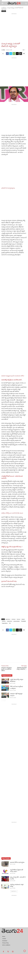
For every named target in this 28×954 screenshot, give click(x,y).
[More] (23, 53)
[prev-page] (2, 700)
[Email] (17, 53)
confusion (13, 619)
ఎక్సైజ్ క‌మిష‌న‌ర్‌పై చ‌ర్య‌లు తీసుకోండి (16, 680)
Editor (4, 49)
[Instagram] (13, 952)
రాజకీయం (3, 7)
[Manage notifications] (24, 951)
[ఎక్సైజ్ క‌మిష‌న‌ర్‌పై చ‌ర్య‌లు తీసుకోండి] (5, 681)
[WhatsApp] (14, 53)
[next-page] (5, 700)
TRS (10, 623)
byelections (8, 619)
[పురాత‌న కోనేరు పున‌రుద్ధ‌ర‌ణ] (5, 864)
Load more (13, 891)
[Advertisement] (14, 28)
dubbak (23, 619)
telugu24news (5, 623)
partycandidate (17, 621)
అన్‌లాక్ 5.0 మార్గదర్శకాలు (8, 188)
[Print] (20, 53)
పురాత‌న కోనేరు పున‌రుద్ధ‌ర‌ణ (17, 862)
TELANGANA (23, 621)
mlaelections (9, 621)
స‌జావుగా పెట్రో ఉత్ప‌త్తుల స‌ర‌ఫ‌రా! (16, 694)
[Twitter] (10, 53)
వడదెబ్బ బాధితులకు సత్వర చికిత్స (17, 885)
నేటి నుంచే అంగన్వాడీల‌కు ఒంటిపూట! (16, 687)
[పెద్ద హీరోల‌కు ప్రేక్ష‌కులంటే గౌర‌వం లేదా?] (5, 871)
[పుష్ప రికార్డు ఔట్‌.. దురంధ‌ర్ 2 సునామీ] (5, 878)
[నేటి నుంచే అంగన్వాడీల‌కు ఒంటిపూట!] (5, 688)
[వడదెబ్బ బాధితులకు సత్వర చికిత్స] (5, 886)
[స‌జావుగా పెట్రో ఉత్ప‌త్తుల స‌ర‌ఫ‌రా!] (5, 695)
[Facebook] (7, 53)
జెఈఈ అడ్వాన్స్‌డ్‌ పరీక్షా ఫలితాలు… (22, 668)
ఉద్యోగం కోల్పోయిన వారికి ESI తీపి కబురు (12, 513)
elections (4, 621)
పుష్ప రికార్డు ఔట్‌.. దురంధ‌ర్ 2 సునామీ (18, 878)
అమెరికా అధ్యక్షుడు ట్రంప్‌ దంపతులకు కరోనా (12, 375)
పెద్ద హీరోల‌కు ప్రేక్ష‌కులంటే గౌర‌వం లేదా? (16, 870)
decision (18, 619)
